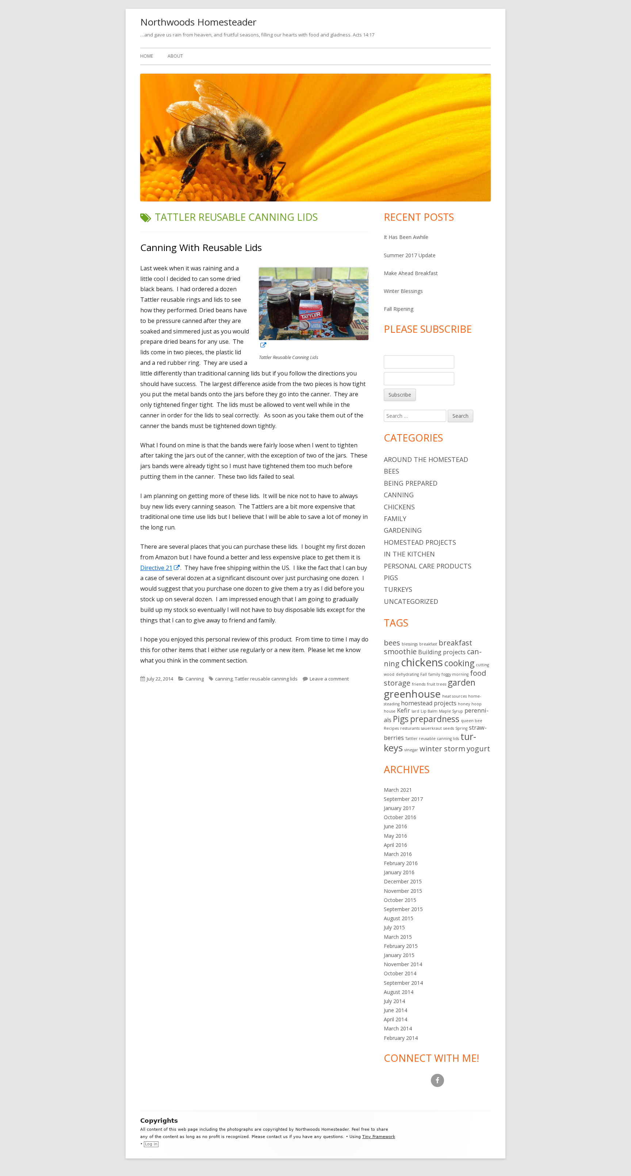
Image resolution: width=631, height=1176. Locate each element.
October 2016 (400, 817)
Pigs (391, 577)
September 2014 (403, 982)
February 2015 (401, 945)
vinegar (411, 749)
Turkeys (398, 589)
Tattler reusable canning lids (266, 678)
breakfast (428, 644)
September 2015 (403, 909)
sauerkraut (431, 728)
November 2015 (403, 890)
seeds (448, 728)
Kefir (403, 710)
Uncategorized (411, 601)
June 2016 (395, 826)
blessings (410, 644)
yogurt (478, 748)
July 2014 (394, 1001)
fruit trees (436, 684)
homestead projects (428, 703)
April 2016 (395, 844)
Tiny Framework (378, 1136)
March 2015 (398, 936)
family (434, 674)
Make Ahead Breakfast (411, 273)
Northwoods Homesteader (198, 21)
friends (418, 684)
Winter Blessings (403, 291)
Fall (423, 674)
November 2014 (403, 964)
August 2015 (398, 918)
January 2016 (399, 872)
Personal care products (427, 566)
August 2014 (398, 991)
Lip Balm (429, 711)
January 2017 (399, 808)
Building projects (442, 652)
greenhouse (412, 694)
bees (392, 643)
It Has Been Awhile (406, 237)
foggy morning (455, 674)
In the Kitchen (409, 554)
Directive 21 (160, 568)
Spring (461, 728)
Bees (391, 471)
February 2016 (401, 863)
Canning (195, 678)
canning (224, 678)
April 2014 (395, 1019)
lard (415, 711)
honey (464, 703)
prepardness (434, 719)
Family (395, 518)
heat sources (454, 696)
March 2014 (398, 1028)
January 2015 (399, 955)
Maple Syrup (451, 711)
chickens (422, 662)
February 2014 (401, 1037)
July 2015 (394, 927)
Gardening (403, 530)
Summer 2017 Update (410, 255)
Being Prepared (410, 483)
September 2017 (403, 798)
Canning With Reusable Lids (201, 247)
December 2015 (403, 881)
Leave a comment (329, 678)
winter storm (442, 748)
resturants (410, 728)
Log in (151, 1144)
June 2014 (395, 1010)
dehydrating (407, 674)
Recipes (391, 728)
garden (461, 682)
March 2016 (398, 854)
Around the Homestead (426, 459)
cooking (459, 663)
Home (146, 56)
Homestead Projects (420, 542)
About (175, 56)
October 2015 (400, 900)
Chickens (399, 506)
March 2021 (398, 789)
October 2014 (400, 973)
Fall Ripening (398, 308)
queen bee (471, 720)
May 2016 (395, 835)
